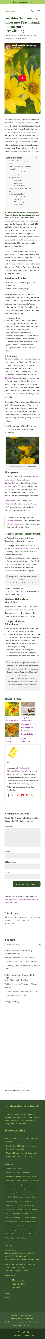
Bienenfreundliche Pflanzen (12, 1172)
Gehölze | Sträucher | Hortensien (14, 1197)
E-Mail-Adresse (10, 862)
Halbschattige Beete (10, 1205)
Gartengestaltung (10, 1189)
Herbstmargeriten (13, 521)
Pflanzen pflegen (15, 1213)
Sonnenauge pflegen (15, 175)
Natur (7, 1213)
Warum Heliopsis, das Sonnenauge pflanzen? (20, 167)
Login (8, 1297)
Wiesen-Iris (8, 489)
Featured (34, 35)
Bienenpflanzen (25, 35)
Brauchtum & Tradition (29, 1176)
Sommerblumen (24, 1230)
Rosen (13, 1226)
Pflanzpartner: (18, 180)
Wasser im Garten (34, 1234)
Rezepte (7, 1226)
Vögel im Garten (22, 1234)
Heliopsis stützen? (14, 178)
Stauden (33, 1230)
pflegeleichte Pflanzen (11, 1221)
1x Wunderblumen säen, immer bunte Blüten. (21, 962)
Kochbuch (19, 1209)
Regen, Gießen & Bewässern (27, 1221)
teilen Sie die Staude (20, 548)
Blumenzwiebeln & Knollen (13, 1176)
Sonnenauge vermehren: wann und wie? (20, 189)
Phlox (34, 507)
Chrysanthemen (13, 524)
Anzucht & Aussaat (10, 1168)
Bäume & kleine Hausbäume (13, 1180)
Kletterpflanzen (9, 1209)
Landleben (35, 1209)
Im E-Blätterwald (12, 1146)
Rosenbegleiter (22, 1226)
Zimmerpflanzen (21, 1238)
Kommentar (9, 826)
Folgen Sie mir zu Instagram (22, 1083)
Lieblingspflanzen (16, 1319)
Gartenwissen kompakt (11, 35)
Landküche (27, 1209)
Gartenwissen (26, 1315)
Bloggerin (10, 771)
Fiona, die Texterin (13, 1139)
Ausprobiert (33, 1322)
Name (7, 852)
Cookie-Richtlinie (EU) (21, 1325)
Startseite (15, 1315)
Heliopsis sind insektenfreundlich (19, 184)
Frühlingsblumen (34, 1180)
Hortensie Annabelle (11, 378)
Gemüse (27, 1197)
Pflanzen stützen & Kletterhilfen (14, 1217)
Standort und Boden (20, 172)
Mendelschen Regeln (12, 571)
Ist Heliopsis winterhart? (17, 194)
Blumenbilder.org (12, 953)
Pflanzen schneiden (27, 1213)
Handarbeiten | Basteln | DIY (26, 1205)
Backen (20, 1168)
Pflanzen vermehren (30, 1217)
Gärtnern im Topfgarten (25, 1201)
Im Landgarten (20, 1322)
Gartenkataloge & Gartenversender (26, 1189)
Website (7, 872)
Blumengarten (26, 1172)
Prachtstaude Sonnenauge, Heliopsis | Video (21, 162)
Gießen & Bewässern (11, 1201)
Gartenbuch (8, 1185)
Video (14, 1234)
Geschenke (35, 1197)
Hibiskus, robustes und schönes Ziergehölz (20, 957)
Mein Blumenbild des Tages (16, 980)
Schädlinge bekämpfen (11, 1230)
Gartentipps (19, 1193)
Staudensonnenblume (12, 501)
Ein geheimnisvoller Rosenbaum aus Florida (20, 991)
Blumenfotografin (21, 771)
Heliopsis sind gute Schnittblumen (20, 203)
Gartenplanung (9, 1193)
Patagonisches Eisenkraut (13, 504)
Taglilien (19, 489)
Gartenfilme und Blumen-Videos (15, 39)
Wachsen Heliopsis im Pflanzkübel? (20, 198)
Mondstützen (31, 378)
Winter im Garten (10, 1238)
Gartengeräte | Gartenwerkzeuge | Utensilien (26, 1185)
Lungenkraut (9, 486)
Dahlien (25, 1180)
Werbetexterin (24, 768)
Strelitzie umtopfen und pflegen (15, 996)
